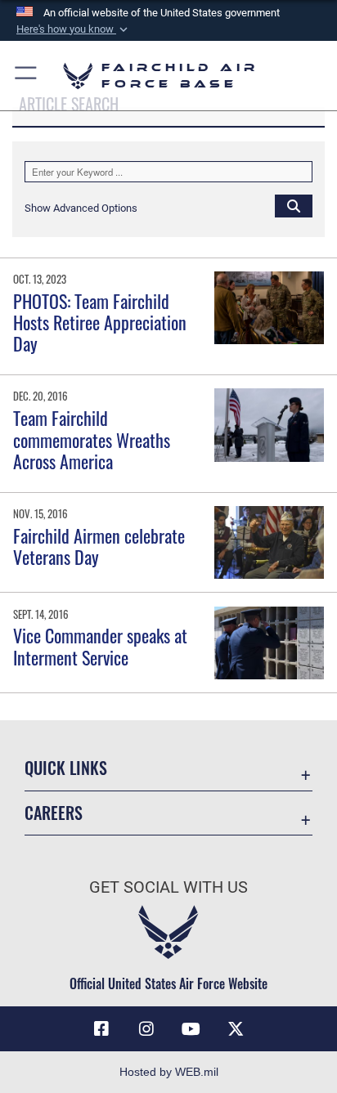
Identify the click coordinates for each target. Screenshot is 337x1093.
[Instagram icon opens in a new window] (146, 1029)
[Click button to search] (293, 205)
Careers (54, 813)
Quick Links (66, 768)
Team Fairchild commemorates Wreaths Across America (91, 439)
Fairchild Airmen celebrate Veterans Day (99, 546)
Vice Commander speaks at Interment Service (100, 646)
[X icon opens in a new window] (235, 1029)
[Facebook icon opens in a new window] (101, 1029)
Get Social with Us (168, 887)
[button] (73, 29)
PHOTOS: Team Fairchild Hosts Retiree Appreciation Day (99, 322)
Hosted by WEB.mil (168, 1071)
